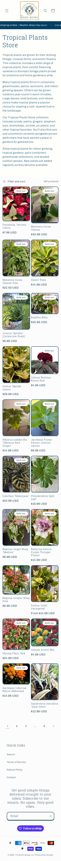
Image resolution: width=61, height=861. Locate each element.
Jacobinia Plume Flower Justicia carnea (41, 442)
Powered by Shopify (44, 855)
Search (11, 754)
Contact (11, 777)
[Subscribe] (50, 816)
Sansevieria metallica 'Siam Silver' (44, 705)
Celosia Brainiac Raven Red (41, 379)
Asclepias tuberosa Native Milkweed (14, 689)
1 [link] (7, 726)
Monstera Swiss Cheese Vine (12, 281)
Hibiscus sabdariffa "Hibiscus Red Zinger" (15, 442)
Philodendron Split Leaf (42, 497)
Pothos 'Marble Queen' (12, 388)
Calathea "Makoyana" (16, 496)
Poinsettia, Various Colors (14, 226)
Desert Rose (38, 279)
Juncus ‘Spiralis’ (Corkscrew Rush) (14, 335)
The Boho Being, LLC (25, 855)
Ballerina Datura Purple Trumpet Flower (41, 552)
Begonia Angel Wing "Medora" (15, 551)
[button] (7, 10)
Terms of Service (16, 762)
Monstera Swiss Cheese (41, 228)
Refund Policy (15, 769)
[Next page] (53, 726)
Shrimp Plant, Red (14, 653)
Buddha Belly (39, 317)
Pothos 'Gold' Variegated (39, 607)
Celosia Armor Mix (42, 649)
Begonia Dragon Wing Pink (16, 600)
